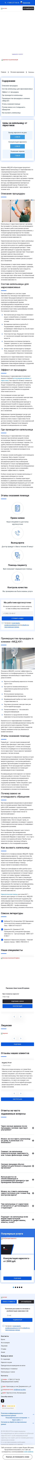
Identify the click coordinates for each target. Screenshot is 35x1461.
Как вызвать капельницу (11, 113)
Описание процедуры (10, 86)
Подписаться (17, 1320)
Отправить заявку (17, 618)
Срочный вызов (28, 8)
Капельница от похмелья (9, 1369)
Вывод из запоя (7, 1356)
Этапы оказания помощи (11, 104)
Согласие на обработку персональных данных (14, 1423)
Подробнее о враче (17, 1001)
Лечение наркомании (17, 72)
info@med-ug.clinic (20, 1389)
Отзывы (3, 1349)
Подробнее (17, 1044)
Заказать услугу (17, 54)
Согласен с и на (16, 625)
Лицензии (4, 1346)
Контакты (5, 1336)
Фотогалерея (5, 1342)
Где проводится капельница (12, 95)
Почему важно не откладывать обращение (13, 108)
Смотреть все (17, 1099)
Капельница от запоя (8, 1372)
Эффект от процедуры (10, 92)
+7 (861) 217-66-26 (13, 2)
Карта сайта (16, 1420)
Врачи (3, 1339)
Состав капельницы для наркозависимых (17, 89)
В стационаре (5, 1359)
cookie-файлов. (28, 1452)
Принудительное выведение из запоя (13, 1365)
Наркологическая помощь (9, 894)
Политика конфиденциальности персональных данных (12, 1414)
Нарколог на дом (6, 1362)
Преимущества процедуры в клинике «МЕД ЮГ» (16, 99)
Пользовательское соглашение (16, 1417)
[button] (14, 1016)
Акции (3, 1352)
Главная (3, 72)
